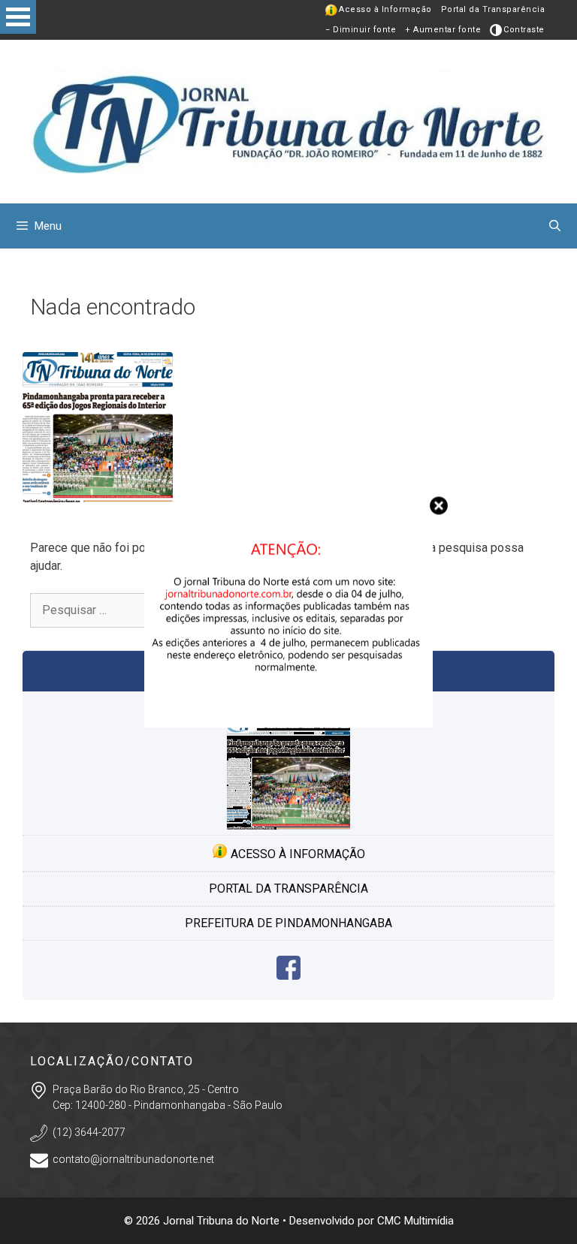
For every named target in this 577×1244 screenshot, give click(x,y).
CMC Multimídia (415, 1220)
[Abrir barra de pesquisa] (555, 225)
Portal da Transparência (493, 9)
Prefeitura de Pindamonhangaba (288, 923)
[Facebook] (288, 975)
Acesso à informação (296, 854)
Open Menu (18, 17)
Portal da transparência (288, 888)
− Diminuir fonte (360, 30)
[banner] (288, 723)
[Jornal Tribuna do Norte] (288, 120)
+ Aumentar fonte (443, 30)
